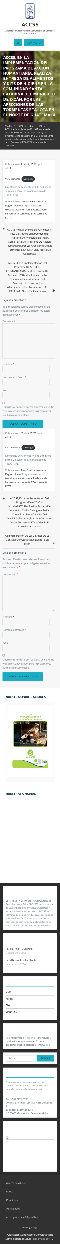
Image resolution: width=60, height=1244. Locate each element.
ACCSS (30, 24)
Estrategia (11, 1011)
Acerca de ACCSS (16, 1182)
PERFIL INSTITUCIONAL (19, 948)
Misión (9, 998)
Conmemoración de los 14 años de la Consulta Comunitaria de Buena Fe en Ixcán (27, 539)
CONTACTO (34, 42)
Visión (9, 992)
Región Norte (13, 205)
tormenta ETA (28, 213)
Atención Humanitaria (33, 201)
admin (8, 168)
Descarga (28, 178)
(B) (52, 1238)
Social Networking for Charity (21, 960)
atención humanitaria (27, 209)
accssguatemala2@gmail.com (23, 1217)
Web (5, 389)
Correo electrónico (14, 377)
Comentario (10, 321)
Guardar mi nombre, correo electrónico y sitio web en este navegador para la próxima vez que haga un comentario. (28, 410)
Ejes (8, 1005)
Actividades (13, 1208)
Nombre (8, 364)
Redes (9, 1191)
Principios (12, 1199)
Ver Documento (12, 178)
